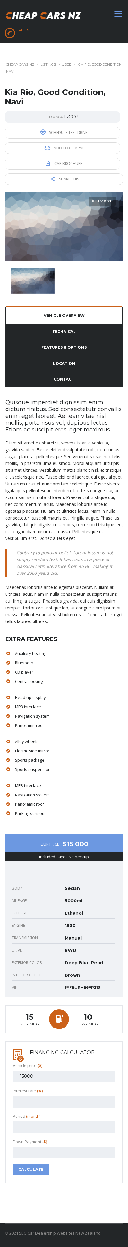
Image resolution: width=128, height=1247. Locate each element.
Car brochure (67, 163)
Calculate (31, 1169)
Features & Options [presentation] (64, 347)
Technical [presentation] (64, 331)
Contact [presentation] (64, 379)
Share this (68, 179)
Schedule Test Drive (67, 132)
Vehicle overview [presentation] (64, 315)
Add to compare (69, 148)
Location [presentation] (64, 363)
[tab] (64, 315)
